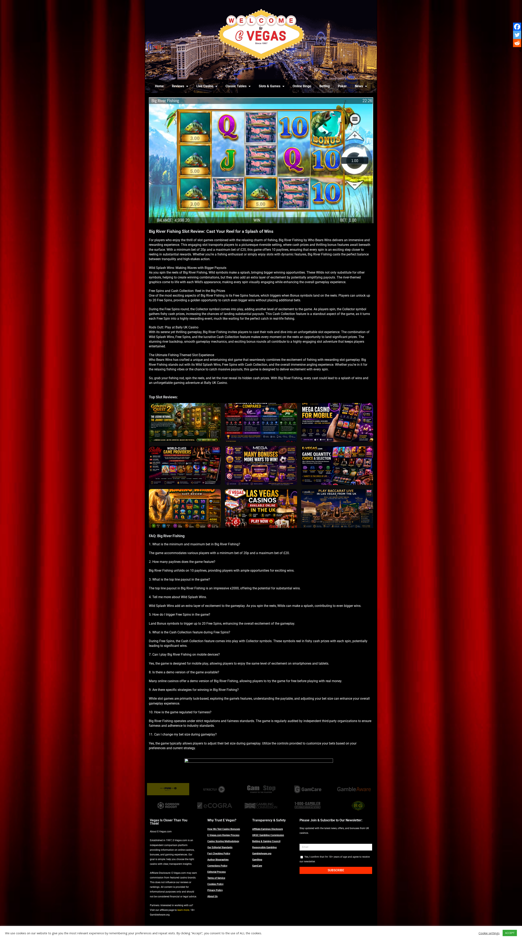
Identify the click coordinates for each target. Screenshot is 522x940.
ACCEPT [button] (509, 933)
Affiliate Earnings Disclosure (267, 829)
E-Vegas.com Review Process (223, 835)
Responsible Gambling (264, 847)
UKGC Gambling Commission (268, 835)
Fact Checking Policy (218, 853)
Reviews (178, 86)
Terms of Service (216, 878)
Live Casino (204, 86)
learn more (183, 910)
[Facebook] (517, 27)
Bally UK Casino (187, 327)
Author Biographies (218, 859)
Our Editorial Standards (219, 847)
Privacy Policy (215, 890)
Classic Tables (236, 86)
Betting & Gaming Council (266, 841)
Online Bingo (302, 86)
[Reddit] (517, 43)
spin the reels (194, 378)
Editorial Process (216, 871)
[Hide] (520, 51)
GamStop (257, 859)
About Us (212, 896)
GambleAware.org (261, 853)
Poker (342, 86)
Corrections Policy (217, 865)
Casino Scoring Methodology (223, 841)
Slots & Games (269, 86)
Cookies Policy (215, 884)
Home (159, 86)
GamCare (257, 865)
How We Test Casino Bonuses (223, 829)
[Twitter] (517, 35)
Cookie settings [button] (489, 933)
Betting (324, 86)
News (359, 86)
